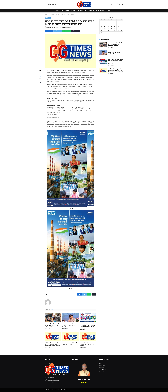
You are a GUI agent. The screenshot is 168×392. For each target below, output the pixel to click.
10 (101, 26)
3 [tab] (72, 208)
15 (118, 26)
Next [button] (93, 169)
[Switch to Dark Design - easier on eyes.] (122, 10)
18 (104, 28)
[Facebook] (40, 74)
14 (114, 26)
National (73, 10)
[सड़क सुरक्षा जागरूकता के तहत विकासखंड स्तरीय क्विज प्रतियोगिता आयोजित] (88, 336)
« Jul (100, 34)
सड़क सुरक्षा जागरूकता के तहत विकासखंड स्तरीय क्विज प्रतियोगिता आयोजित (87, 344)
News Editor (50, 27)
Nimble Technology (64, 389)
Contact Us (101, 371)
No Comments (63, 27)
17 (101, 28)
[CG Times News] (84, 4)
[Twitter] (40, 77)
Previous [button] (48, 169)
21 (114, 28)
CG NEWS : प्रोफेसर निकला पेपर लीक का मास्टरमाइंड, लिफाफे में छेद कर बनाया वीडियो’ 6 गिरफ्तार (52, 325)
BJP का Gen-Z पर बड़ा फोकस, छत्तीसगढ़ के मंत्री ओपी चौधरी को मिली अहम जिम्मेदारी (70, 325)
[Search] (111, 4)
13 (111, 26)
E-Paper (109, 10)
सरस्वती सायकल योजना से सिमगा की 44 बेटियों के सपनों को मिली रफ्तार (70, 343)
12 (108, 26)
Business (91, 10)
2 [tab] (70, 208)
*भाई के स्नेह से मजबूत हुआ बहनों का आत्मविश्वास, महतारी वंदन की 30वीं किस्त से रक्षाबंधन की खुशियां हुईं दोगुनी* (52, 344)
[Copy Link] (40, 82)
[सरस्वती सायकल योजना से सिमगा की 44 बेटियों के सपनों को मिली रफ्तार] (70, 336)
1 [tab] (69, 288)
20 (111, 28)
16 (121, 26)
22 (118, 28)
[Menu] (45, 4)
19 (108, 28)
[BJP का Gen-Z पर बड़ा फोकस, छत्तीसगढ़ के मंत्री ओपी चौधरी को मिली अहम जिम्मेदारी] (70, 317)
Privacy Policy (102, 365)
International (82, 10)
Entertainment (100, 10)
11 (104, 26)
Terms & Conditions (103, 369)
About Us (101, 363)
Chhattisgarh (65, 10)
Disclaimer (101, 367)
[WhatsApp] (40, 80)
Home (57, 10)
